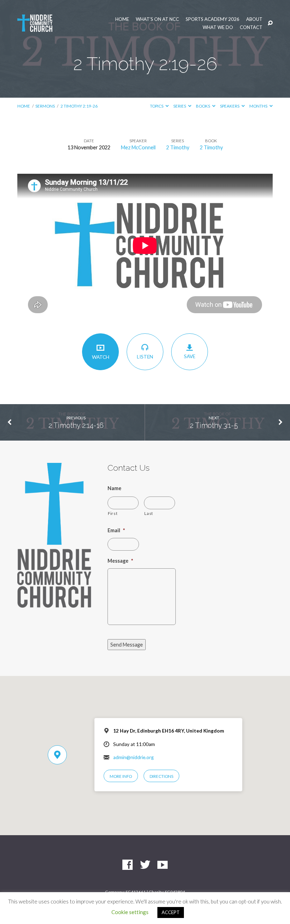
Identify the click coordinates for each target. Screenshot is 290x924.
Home (122, 19)
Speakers (230, 106)
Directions (161, 776)
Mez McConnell (138, 147)
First (112, 513)
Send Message (126, 645)
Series (180, 106)
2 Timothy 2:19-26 (79, 106)
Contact (251, 27)
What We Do (218, 27)
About (254, 19)
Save (189, 356)
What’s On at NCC (157, 19)
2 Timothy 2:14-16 (76, 425)
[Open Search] (270, 23)
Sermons (45, 106)
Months (258, 106)
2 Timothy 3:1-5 (214, 425)
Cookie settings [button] (130, 912)
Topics (157, 106)
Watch (100, 357)
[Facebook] (127, 865)
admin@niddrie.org (133, 757)
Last (148, 513)
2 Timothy (177, 147)
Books (203, 106)
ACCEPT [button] (171, 912)
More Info (121, 776)
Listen (145, 357)
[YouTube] (162, 865)
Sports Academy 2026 (212, 19)
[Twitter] (145, 865)
